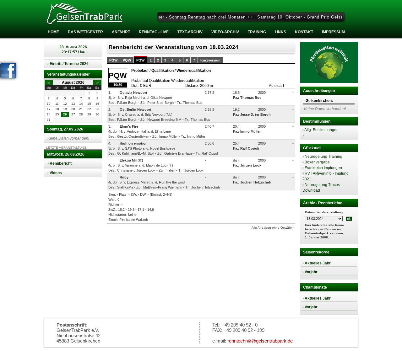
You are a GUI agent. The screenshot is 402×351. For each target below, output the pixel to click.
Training (257, 32)
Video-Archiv (225, 32)
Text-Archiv (190, 32)
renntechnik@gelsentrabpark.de (260, 340)
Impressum (333, 32)
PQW (113, 60)
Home (53, 32)
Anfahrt (121, 32)
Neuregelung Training (323, 156)
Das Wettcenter (85, 32)
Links (280, 32)
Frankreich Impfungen (323, 168)
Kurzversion (210, 60)
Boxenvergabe (317, 162)
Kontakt (304, 32)
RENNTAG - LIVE (154, 32)
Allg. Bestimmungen (321, 130)
